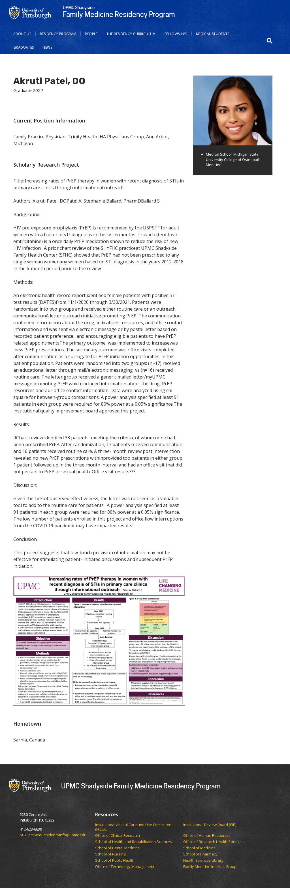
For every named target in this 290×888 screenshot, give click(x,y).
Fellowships (176, 33)
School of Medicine (200, 848)
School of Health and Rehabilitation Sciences (134, 842)
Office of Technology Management (125, 867)
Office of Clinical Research (118, 835)
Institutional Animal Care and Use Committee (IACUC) (133, 827)
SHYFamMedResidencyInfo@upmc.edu (53, 834)
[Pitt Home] (30, 12)
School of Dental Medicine (118, 848)
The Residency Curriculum (131, 33)
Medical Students (212, 33)
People (91, 33)
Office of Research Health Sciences (213, 842)
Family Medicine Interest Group (209, 867)
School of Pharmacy (200, 854)
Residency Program (58, 33)
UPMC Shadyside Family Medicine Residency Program (141, 786)
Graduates (23, 47)
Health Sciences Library (203, 860)
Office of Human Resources (207, 835)
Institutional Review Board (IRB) (210, 825)
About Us (22, 33)
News (47, 47)
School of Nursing (110, 854)
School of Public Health (115, 860)
